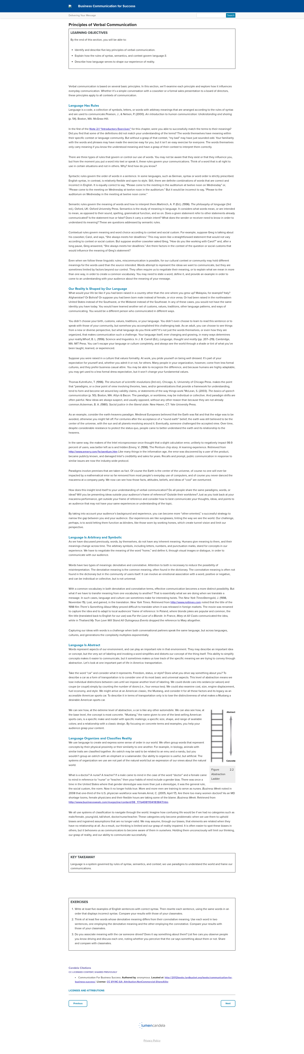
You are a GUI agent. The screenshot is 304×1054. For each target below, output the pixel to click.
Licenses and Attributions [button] (86, 990)
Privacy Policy (152, 1040)
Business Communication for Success (106, 6)
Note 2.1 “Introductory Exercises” (110, 129)
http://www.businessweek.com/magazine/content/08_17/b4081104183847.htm (118, 802)
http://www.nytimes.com (185, 602)
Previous (78, 1003)
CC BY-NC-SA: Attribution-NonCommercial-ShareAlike (137, 981)
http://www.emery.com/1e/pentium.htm (93, 451)
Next (228, 1003)
